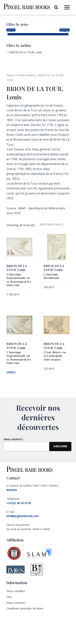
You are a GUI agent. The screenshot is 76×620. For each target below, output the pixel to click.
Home (10, 75)
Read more (12, 378)
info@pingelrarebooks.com (22, 516)
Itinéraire (11, 490)
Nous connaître (15, 591)
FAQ (9, 597)
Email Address (14, 439)
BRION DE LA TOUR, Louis (26, 52)
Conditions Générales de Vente (24, 608)
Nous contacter (15, 602)
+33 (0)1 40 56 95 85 (18, 503)
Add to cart (13, 300)
